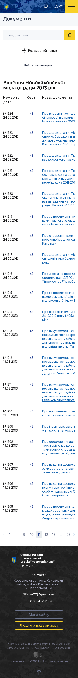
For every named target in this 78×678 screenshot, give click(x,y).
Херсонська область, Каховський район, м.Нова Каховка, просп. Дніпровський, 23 (39, 584)
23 (68, 534)
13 (53, 534)
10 (32, 534)
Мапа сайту (39, 614)
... (17, 534)
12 (46, 534)
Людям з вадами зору (39, 625)
